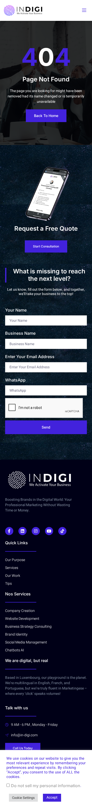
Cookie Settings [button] (23, 797)
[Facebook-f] (9, 531)
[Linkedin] (22, 531)
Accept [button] (52, 797)
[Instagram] (36, 531)
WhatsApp (15, 380)
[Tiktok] (62, 531)
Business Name (20, 333)
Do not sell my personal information (45, 785)
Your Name (16, 310)
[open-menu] (84, 10)
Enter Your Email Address (29, 356)
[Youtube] (49, 531)
